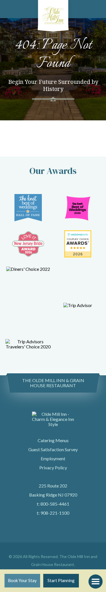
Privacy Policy (53, 467)
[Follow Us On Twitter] (47, 548)
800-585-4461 (54, 503)
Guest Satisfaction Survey (53, 449)
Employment (53, 458)
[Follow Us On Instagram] (54, 548)
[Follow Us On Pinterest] (62, 548)
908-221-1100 (54, 513)
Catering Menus (53, 440)
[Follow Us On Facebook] (39, 548)
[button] (95, 581)
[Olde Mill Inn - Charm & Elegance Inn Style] (53, 14)
